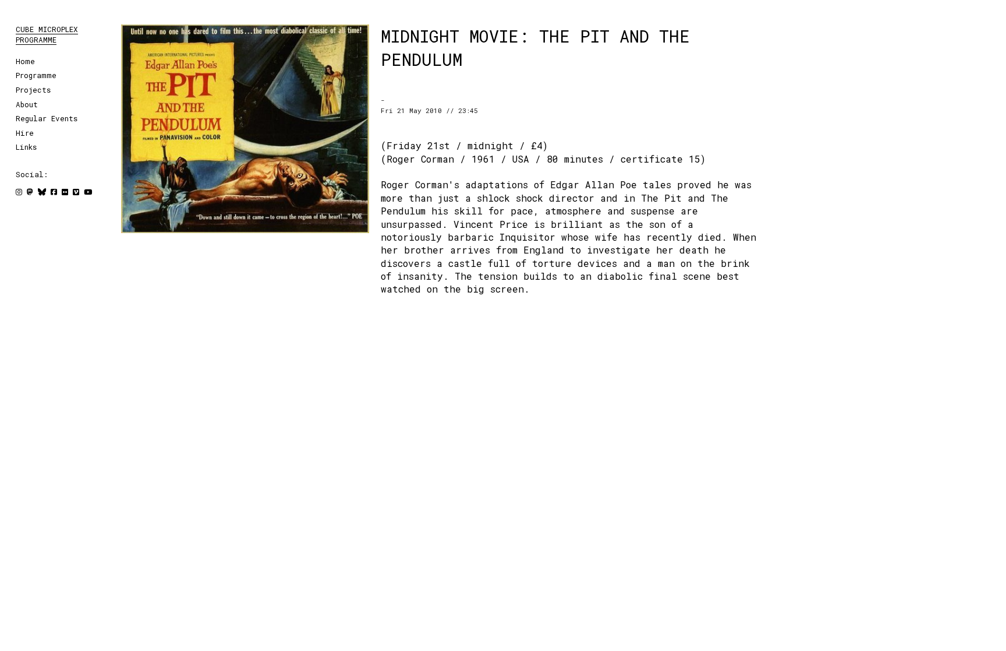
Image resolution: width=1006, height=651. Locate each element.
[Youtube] (88, 191)
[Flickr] (65, 191)
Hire (25, 133)
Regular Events (46, 118)
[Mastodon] (30, 191)
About (27, 104)
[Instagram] (19, 191)
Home (25, 61)
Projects (33, 89)
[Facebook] (54, 191)
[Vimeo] (76, 191)
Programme (36, 75)
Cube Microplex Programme (47, 34)
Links (26, 147)
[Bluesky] (42, 191)
